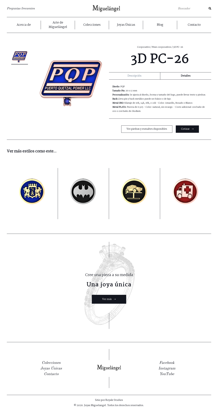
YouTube (166, 374)
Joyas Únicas (126, 25)
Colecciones (91, 25)
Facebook (166, 363)
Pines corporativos (161, 47)
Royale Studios (114, 400)
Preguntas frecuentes (21, 8)
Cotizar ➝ (187, 129)
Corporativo (143, 47)
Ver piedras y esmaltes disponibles (147, 129)
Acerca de (24, 25)
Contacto (194, 25)
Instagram (166, 368)
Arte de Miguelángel (58, 25)
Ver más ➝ (109, 299)
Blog (160, 25)
